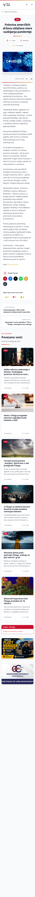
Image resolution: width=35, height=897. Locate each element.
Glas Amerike (13, 264)
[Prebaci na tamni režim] (27, 4)
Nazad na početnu (10, 12)
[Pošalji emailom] (26, 279)
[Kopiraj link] (5, 284)
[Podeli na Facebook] (10, 279)
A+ (32, 79)
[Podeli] (5, 279)
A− (27, 79)
